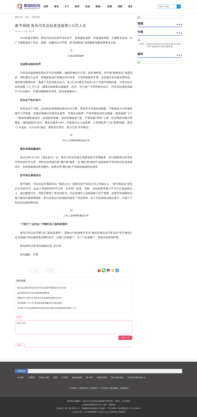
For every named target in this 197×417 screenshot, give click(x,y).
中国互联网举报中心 (137, 377)
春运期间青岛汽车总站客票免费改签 (33, 293)
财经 (77, 6)
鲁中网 (89, 377)
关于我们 (73, 388)
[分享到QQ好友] (108, 270)
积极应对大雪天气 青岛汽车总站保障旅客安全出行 (39, 298)
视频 (120, 6)
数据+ (99, 6)
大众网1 (20, 377)
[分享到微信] (104, 270)
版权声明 (83, 388)
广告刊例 (104, 388)
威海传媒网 (77, 377)
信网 (55, 377)
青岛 (56, 6)
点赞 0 (36, 271)
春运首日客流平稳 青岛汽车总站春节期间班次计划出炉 (41, 288)
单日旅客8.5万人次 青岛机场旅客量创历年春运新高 (40, 303)
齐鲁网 (31, 377)
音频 (109, 6)
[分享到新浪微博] (99, 270)
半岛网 (65, 377)
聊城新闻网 (102, 377)
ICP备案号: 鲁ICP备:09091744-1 (68, 408)
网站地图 (114, 388)
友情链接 (124, 388)
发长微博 (50, 271)
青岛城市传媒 (117, 377)
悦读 (87, 6)
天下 (66, 6)
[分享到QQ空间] (113, 270)
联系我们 (93, 388)
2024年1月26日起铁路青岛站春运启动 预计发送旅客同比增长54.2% (47, 308)
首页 (27, 17)
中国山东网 (44, 377)
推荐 (46, 6)
